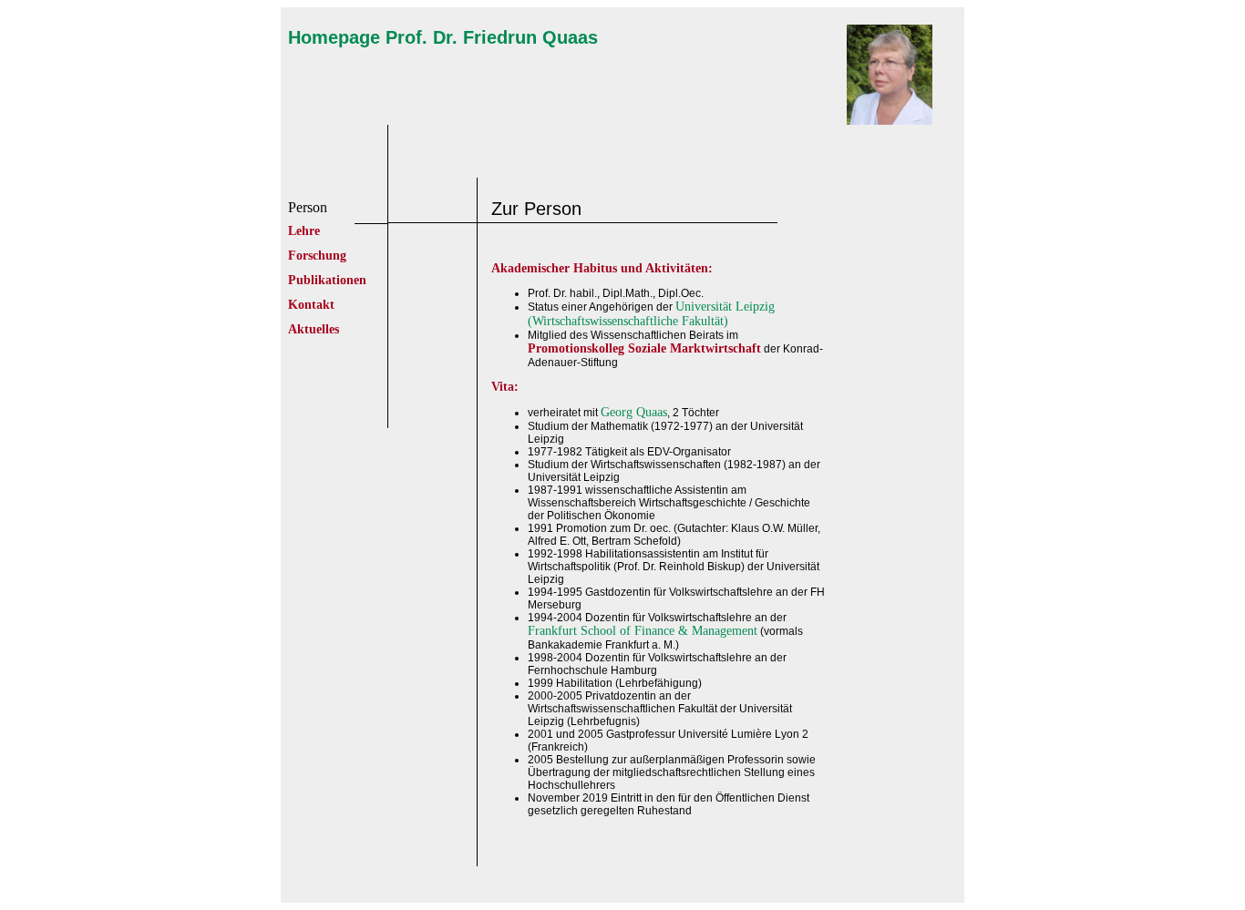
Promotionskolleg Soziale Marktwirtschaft (644, 348)
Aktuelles (313, 329)
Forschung (317, 255)
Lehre (304, 231)
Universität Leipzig (725, 306)
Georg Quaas (634, 412)
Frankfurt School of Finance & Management (642, 631)
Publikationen (327, 280)
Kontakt (311, 305)
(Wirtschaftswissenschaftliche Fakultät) (628, 321)
